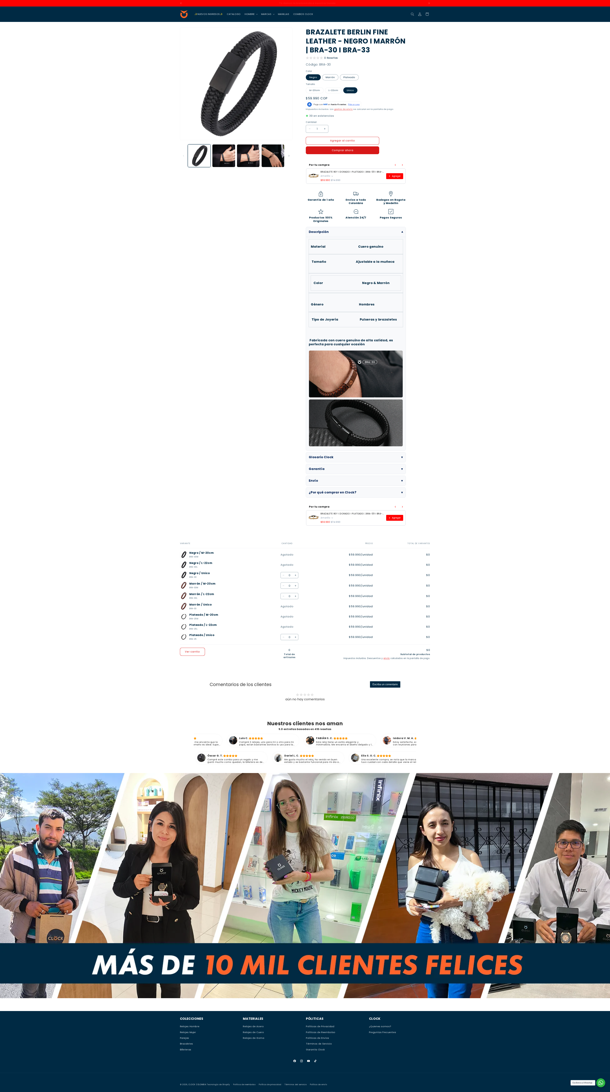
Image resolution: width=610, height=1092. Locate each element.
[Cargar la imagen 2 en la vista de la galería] (223, 155)
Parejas (184, 1038)
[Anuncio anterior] (180, 3)
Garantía (317, 469)
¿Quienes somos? (380, 1026)
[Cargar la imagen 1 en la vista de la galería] (199, 155)
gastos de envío (343, 109)
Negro (313, 77)
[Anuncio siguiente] (429, 3)
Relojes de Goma (253, 1038)
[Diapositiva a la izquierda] (183, 155)
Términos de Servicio (319, 1043)
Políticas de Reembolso (320, 1032)
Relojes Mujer (188, 1032)
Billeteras (185, 1049)
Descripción (319, 232)
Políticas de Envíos (317, 1038)
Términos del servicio (296, 1084)
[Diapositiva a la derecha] (288, 155)
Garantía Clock (315, 1049)
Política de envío (318, 1084)
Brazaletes (186, 1043)
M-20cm (316, 91)
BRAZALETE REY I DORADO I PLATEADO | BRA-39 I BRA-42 (352, 171)
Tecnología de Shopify (218, 1084)
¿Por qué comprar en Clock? (332, 492)
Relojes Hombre (190, 1026)
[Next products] (402, 165)
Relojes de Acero (253, 1026)
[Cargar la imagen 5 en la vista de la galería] (272, 155)
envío (386, 658)
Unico (350, 90)
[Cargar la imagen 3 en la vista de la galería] (248, 155)
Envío (313, 481)
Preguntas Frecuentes (382, 1032)
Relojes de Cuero (253, 1032)
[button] (251, 14)
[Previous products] (395, 165)
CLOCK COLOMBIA (197, 1084)
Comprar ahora (342, 150)
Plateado (349, 77)
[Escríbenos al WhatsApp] (600, 1082)
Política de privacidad (270, 1084)
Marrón (330, 77)
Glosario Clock (321, 457)
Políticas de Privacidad (320, 1026)
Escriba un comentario (385, 684)
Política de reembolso (244, 1084)
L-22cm (335, 91)
